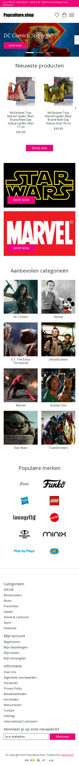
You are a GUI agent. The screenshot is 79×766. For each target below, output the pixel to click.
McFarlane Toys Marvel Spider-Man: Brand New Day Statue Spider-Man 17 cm (20, 120)
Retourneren (12, 705)
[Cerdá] (24, 484)
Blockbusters (13, 595)
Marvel (21, 405)
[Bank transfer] (26, 760)
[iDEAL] (32, 760)
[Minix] (54, 534)
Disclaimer (11, 683)
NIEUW (9, 590)
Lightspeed (67, 754)
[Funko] (54, 484)
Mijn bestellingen (16, 647)
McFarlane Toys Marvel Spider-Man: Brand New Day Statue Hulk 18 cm (58, 118)
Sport (7, 623)
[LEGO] (54, 501)
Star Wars (21, 448)
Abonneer (62, 737)
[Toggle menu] (71, 15)
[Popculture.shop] (19, 15)
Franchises (11, 606)
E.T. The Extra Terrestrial (20, 361)
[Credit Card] (38, 760)
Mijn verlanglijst (15, 658)
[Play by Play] (24, 551)
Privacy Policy (13, 688)
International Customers (21, 721)
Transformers (58, 448)
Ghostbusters (58, 359)
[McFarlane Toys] (24, 534)
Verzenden (11, 699)
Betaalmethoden (15, 694)
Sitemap (9, 716)
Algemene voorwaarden (20, 677)
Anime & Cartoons (16, 617)
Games (8, 612)
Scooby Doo (58, 405)
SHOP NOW (15, 45)
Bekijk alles (39, 148)
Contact (9, 710)
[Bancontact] (44, 760)
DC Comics (20, 317)
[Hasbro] (24, 501)
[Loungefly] (24, 518)
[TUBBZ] (54, 551)
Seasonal (10, 628)
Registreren (12, 642)
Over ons (10, 672)
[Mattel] (54, 518)
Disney (58, 317)
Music (8, 601)
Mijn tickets (11, 653)
